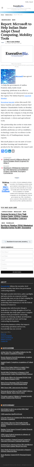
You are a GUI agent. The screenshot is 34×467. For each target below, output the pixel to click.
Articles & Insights (6, 336)
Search (29, 242)
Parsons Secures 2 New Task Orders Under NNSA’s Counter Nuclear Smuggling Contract (14, 216)
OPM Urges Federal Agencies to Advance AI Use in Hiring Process (15, 435)
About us (3, 334)
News (24, 211)
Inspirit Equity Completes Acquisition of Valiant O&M (17, 363)
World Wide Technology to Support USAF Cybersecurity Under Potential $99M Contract (17, 373)
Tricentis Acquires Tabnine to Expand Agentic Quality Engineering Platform (16, 397)
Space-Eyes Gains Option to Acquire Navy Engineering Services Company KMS (15, 368)
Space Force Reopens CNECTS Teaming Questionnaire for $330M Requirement (14, 383)
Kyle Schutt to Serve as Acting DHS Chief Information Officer (14, 409)
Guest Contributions (7, 337)
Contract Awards (7, 211)
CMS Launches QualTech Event (11, 414)
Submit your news (6, 339)
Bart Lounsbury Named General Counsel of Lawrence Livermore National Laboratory (15, 440)
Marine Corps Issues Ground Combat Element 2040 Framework (16, 430)
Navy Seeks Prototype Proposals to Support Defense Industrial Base (16, 450)
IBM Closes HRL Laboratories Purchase (14, 387)
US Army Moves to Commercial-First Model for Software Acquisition (17, 418)
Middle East (17, 211)
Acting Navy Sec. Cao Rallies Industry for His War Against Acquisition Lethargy (16, 352)
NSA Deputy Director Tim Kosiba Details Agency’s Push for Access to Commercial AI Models (15, 424)
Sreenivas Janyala (7, 102)
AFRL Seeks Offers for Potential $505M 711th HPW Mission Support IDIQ (16, 378)
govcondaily (8, 405)
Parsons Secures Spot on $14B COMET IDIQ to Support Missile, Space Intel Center (16, 392)
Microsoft (19, 76)
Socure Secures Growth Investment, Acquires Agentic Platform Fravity (16, 358)
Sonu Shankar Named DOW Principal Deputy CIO (16, 455)
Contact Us (4, 341)
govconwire (8, 348)
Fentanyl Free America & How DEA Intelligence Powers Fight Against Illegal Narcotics (17, 445)
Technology (10, 223)
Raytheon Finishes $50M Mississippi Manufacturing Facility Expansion (17, 226)
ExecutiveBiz (5, 286)
